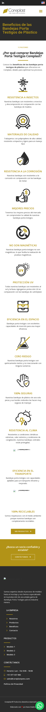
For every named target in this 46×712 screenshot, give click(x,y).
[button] (40, 11)
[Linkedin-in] (3, 3)
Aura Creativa (31, 707)
